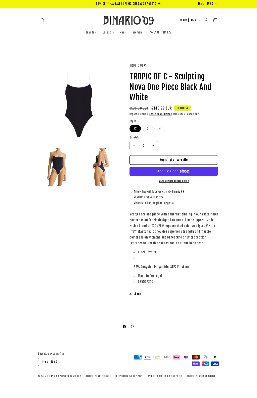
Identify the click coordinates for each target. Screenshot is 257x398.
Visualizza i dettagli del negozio (154, 203)
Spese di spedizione (160, 114)
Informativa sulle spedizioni (201, 376)
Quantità (134, 137)
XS (135, 128)
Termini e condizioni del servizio (164, 376)
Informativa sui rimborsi (98, 376)
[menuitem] (91, 32)
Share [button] (137, 294)
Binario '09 (53, 376)
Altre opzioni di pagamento (174, 180)
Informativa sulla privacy (129, 376)
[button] (42, 20)
